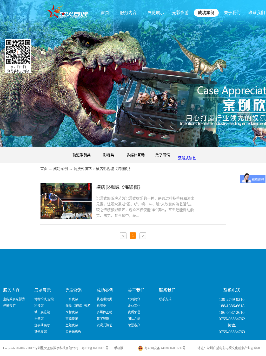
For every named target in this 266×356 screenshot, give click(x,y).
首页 (105, 12)
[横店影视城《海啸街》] (66, 186)
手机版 (117, 348)
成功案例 (60, 169)
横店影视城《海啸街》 (114, 169)
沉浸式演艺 (83, 169)
